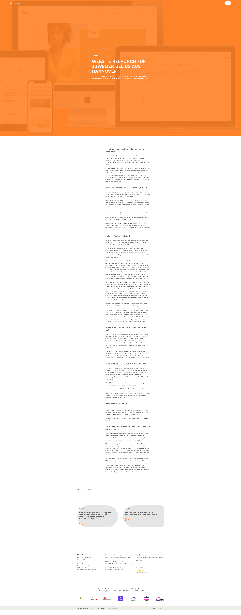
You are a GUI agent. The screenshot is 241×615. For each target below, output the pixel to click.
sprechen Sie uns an (135, 440)
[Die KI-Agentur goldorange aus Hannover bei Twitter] (142, 568)
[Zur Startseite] (16, 3)
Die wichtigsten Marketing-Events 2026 (114, 569)
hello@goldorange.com (141, 563)
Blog (140, 3)
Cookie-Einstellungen (113, 608)
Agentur (133, 3)
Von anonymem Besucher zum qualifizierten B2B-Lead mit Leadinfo (142, 513)
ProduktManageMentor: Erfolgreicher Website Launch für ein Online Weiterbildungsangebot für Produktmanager (96, 515)
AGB (91, 608)
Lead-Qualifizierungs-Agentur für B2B (113, 567)
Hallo (228, 3)
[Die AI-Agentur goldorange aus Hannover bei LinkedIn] (137, 568)
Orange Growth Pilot (121, 3)
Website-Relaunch (122, 223)
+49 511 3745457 (139, 565)
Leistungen (107, 3)
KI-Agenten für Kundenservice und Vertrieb (87, 559)
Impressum (96, 608)
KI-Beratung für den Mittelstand (84, 557)
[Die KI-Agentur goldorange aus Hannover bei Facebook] (140, 568)
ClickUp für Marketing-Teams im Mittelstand (115, 561)
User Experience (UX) (125, 282)
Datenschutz (103, 608)
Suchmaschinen (109, 340)
